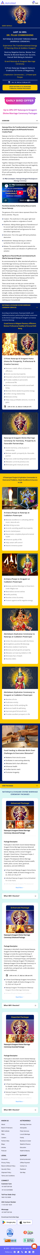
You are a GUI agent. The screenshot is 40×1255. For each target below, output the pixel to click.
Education (23, 1147)
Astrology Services (25, 1124)
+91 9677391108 (6, 1186)
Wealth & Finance (25, 1144)
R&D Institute (5, 1131)
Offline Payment (25, 1162)
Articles (3, 1147)
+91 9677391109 (6, 1212)
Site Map (22, 1172)
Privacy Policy (5, 1162)
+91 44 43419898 (7, 1190)
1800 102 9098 (6, 1197)
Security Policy (5, 1169)
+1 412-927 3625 (6, 1204)
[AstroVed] (8, 2)
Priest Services (24, 1131)
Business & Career (25, 1141)
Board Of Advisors (6, 1127)
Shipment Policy (6, 1172)
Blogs (3, 1144)
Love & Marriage (25, 1134)
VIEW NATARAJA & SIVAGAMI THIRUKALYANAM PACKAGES (20, 87)
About (3, 1124)
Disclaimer (4, 1159)
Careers (3, 1137)
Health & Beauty (25, 1150)
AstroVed (18, 1248)
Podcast (3, 1150)
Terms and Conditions (8, 1175)
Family (22, 1137)
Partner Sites (5, 1141)
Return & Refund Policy (8, 1166)
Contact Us (23, 1166)
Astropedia (23, 1127)
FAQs (3, 1134)
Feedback (23, 1169)
